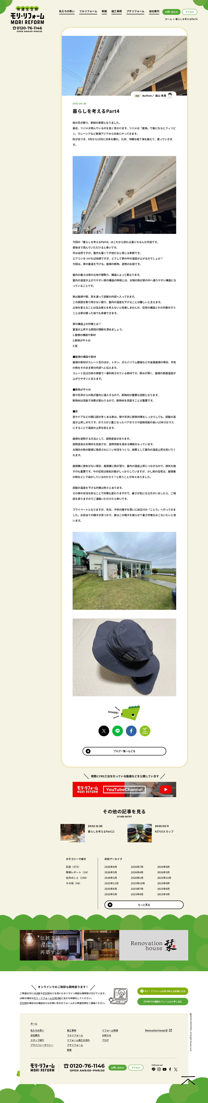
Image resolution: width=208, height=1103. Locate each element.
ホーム (168, 19)
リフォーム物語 (110, 1030)
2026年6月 (163, 867)
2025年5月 (110, 894)
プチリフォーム (135, 11)
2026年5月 (110, 872)
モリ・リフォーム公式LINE (47, 998)
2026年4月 (137, 872)
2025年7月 (137, 888)
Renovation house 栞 (156, 1030)
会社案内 (154, 11)
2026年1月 (137, 878)
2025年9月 (163, 883)
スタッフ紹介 (37, 1040)
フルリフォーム (88, 11)
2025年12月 (164, 878)
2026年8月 (110, 867)
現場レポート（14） (77, 872)
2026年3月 (163, 872)
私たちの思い (67, 11)
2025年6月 (163, 888)
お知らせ (106, 1035)
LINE (38, 993)
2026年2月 (110, 878)
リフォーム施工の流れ (78, 1040)
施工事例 (116, 11)
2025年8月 (110, 888)
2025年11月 (111, 883)
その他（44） (74, 883)
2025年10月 (138, 883)
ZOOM (46, 993)
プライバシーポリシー (41, 1045)
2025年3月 (163, 894)
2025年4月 (137, 894)
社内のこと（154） (77, 878)
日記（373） (73, 867)
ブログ (105, 1040)
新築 (104, 11)
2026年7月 (137, 867)
